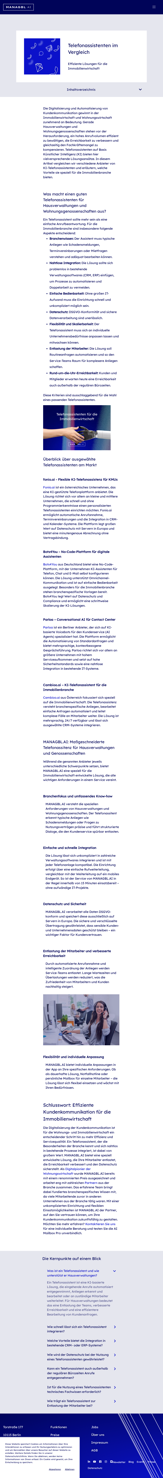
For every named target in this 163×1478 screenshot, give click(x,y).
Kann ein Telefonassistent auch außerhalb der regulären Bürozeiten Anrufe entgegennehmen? (77, 1373)
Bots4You (50, 564)
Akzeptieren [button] (55, 1469)
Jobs (94, 1427)
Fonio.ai (49, 487)
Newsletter (119, 1462)
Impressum (99, 1442)
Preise (54, 1435)
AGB (94, 1450)
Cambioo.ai (51, 697)
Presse (151, 1461)
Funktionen (58, 1427)
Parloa (48, 627)
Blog (131, 1461)
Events (141, 1461)
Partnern (91, 1183)
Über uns (97, 1435)
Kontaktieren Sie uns (100, 1224)
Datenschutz (95, 1468)
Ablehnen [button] (69, 1469)
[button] (153, 7)
